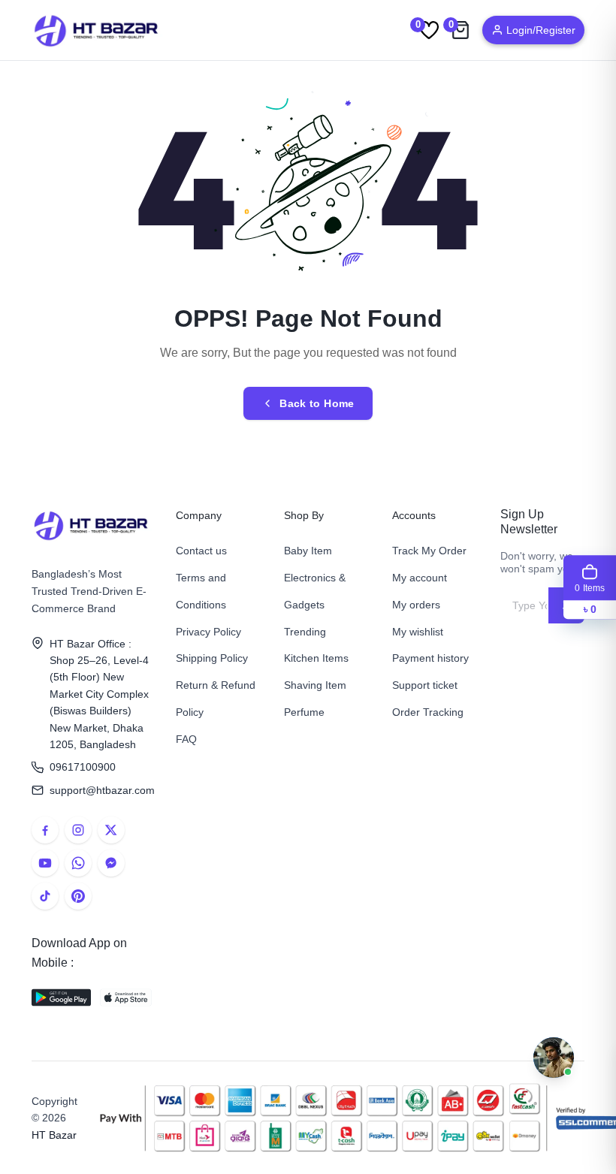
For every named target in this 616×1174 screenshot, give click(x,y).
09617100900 (83, 767)
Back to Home (316, 403)
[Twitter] (111, 830)
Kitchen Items (316, 658)
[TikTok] (45, 896)
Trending (305, 632)
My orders (416, 605)
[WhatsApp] (78, 863)
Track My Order (429, 551)
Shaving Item (315, 685)
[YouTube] (45, 863)
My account (419, 578)
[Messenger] (111, 863)
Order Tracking (428, 712)
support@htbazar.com (101, 790)
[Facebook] (45, 830)
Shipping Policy (212, 658)
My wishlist (417, 632)
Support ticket (424, 685)
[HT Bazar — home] (97, 30)
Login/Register (540, 30)
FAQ (186, 739)
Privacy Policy (208, 632)
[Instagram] (78, 830)
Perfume (304, 712)
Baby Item (308, 551)
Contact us (201, 551)
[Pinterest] (78, 896)
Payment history (430, 658)
